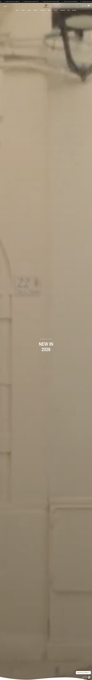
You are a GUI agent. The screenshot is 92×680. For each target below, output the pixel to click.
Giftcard (74, 10)
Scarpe (35, 10)
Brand (49, 10)
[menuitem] (18, 10)
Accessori (42, 10)
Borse (29, 10)
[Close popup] (90, 672)
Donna (23, 10)
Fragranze (62, 10)
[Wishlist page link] (79, 6)
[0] (88, 6)
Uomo (17, 10)
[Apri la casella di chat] (89, 677)
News (68, 10)
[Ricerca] (85, 6)
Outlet (55, 10)
